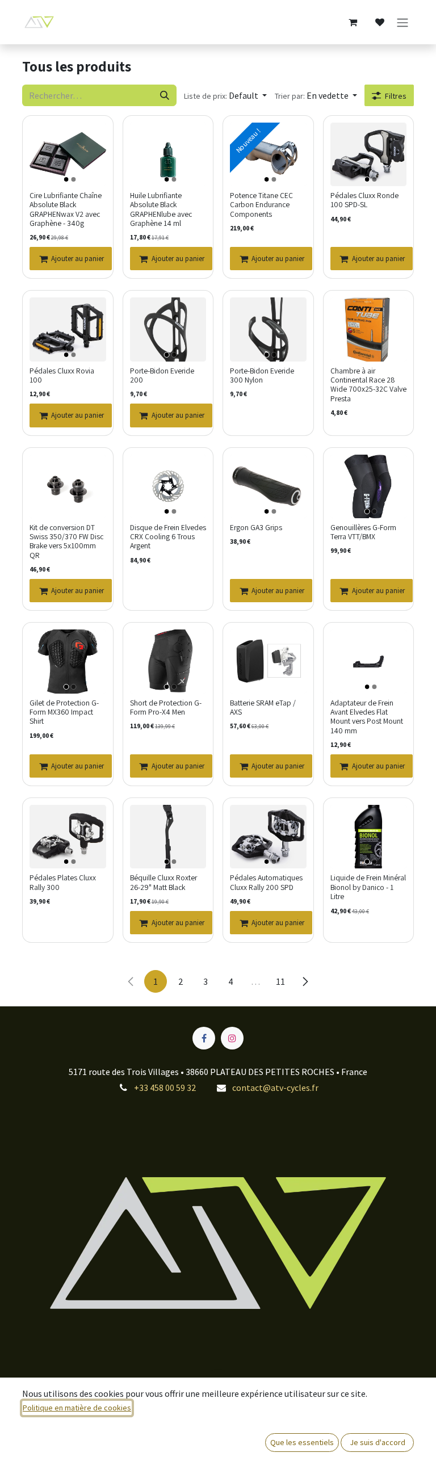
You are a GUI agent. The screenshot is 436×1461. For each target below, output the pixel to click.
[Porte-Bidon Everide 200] (168, 329)
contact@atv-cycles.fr (275, 1087)
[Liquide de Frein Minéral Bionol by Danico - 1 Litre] (368, 836)
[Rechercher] (165, 95)
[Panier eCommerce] (352, 22)
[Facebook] (203, 1038)
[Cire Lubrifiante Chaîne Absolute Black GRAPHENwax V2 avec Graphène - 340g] (68, 154)
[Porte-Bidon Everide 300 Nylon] (268, 329)
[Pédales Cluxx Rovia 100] (68, 329)
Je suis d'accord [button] (377, 1442)
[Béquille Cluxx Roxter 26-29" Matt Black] (168, 836)
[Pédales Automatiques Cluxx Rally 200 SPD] (268, 836)
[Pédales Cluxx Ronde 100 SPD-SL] (368, 154)
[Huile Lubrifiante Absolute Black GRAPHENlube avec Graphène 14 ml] (168, 154)
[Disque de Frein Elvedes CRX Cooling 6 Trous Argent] (168, 486)
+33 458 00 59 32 (165, 1087)
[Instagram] (232, 1038)
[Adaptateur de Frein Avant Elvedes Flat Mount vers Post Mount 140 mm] (368, 661)
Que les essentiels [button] (302, 1442)
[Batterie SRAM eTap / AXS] (268, 661)
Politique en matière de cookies (77, 1408)
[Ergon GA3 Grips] (268, 486)
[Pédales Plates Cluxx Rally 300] (68, 836)
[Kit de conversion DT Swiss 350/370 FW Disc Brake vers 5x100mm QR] (68, 486)
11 (280, 981)
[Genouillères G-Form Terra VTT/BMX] (368, 486)
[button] (225, 95)
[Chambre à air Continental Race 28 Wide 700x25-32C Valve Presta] (368, 329)
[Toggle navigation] (402, 22)
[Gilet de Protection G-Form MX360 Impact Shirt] (68, 661)
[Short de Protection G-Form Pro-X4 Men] (168, 661)
